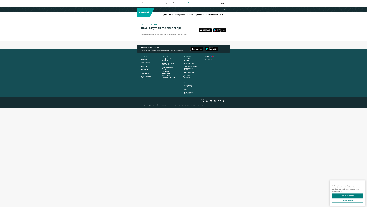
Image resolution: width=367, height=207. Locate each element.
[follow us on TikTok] (223, 100)
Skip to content (3, 5)
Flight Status (199, 15)
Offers (171, 15)
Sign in (224, 9)
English (207, 57)
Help (222, 15)
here (189, 3)
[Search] (227, 15)
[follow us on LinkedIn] (215, 100)
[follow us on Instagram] (207, 100)
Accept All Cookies (347, 195)
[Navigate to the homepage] (146, 12)
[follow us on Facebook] (211, 100)
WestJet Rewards (212, 15)
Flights (164, 15)
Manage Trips (180, 15)
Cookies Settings (347, 200)
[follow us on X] (202, 100)
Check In (190, 15)
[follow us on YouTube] (219, 100)
